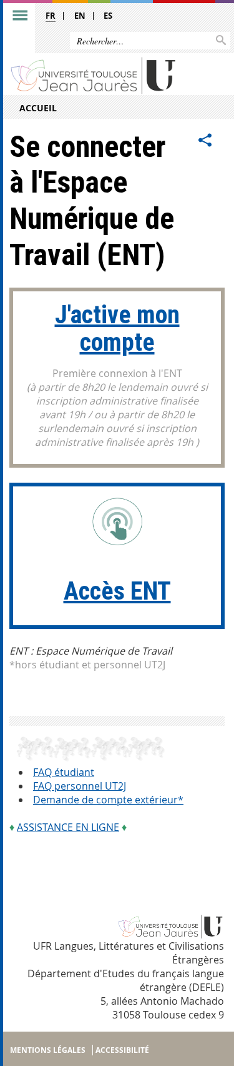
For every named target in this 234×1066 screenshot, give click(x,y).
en (79, 15)
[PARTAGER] (205, 141)
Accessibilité (122, 1050)
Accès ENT (117, 591)
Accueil (38, 108)
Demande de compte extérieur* (108, 800)
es (108, 15)
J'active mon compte (117, 328)
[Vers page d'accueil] (93, 74)
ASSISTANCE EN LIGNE (68, 827)
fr (51, 15)
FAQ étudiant (63, 772)
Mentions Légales (47, 1050)
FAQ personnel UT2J (79, 786)
